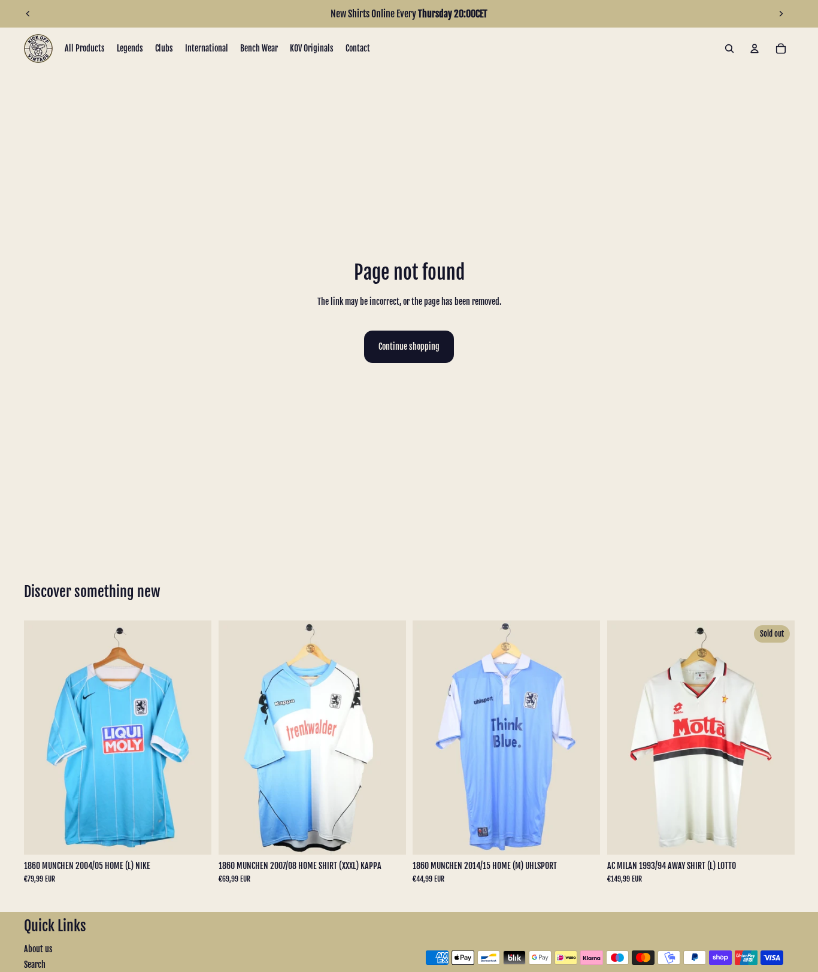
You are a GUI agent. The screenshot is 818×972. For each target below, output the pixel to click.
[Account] (754, 48)
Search (35, 964)
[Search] (729, 48)
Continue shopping (409, 346)
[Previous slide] (28, 14)
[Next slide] (781, 14)
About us (38, 949)
